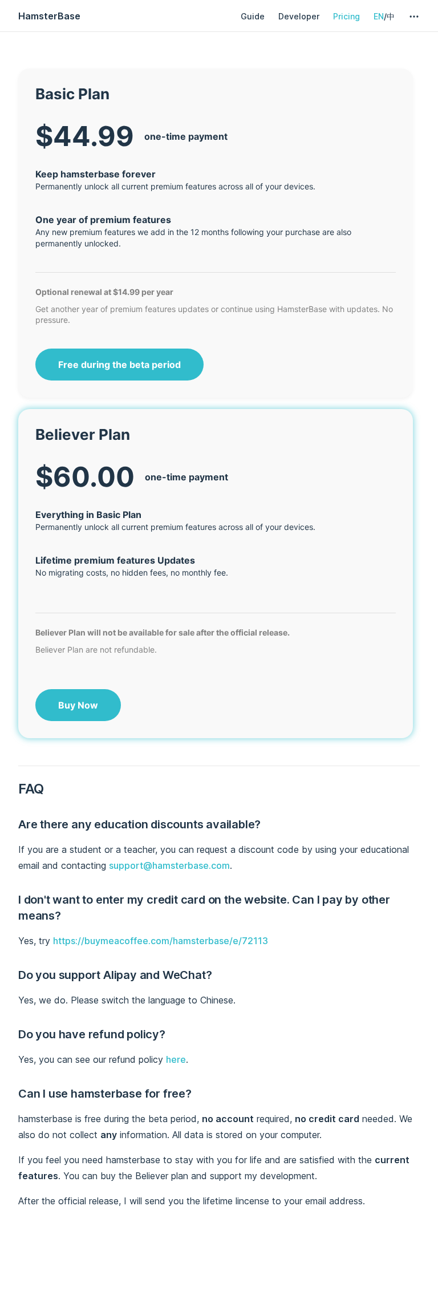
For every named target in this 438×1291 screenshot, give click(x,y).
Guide (253, 16)
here (176, 1059)
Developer (298, 16)
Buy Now (78, 705)
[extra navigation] (414, 17)
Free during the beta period (119, 364)
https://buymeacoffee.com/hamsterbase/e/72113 (160, 940)
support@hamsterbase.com (169, 865)
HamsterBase (49, 16)
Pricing (346, 16)
